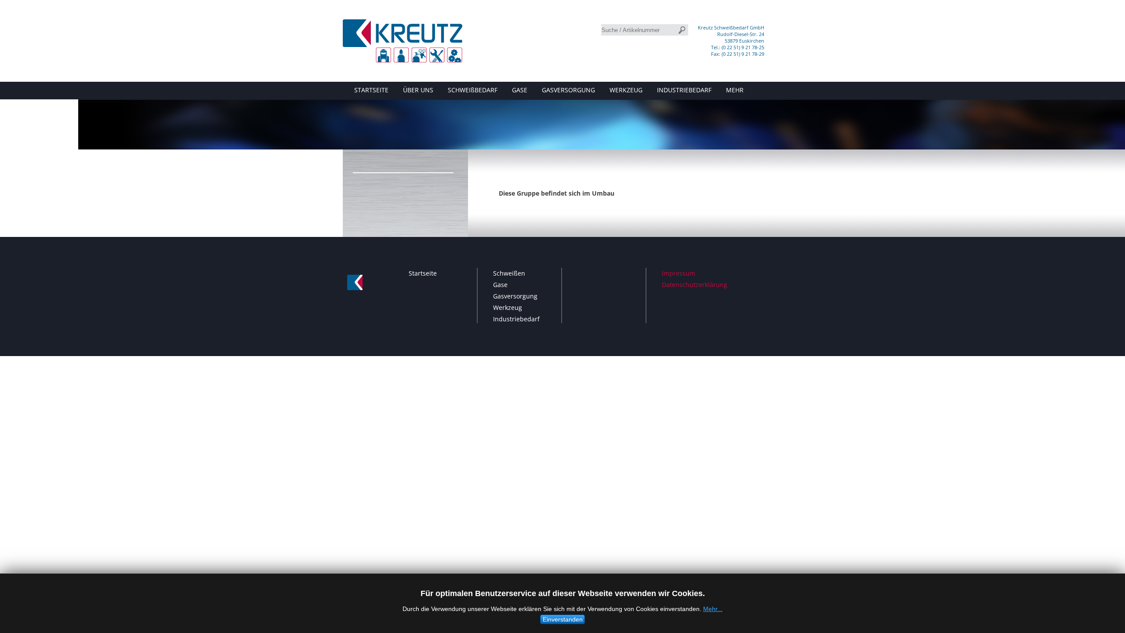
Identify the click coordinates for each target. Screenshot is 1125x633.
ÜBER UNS (418, 90)
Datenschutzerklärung (694, 284)
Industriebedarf (516, 319)
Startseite (423, 273)
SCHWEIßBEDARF (472, 90)
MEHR (735, 90)
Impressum (678, 273)
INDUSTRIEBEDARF (684, 90)
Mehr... (712, 608)
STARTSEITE (371, 90)
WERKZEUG (626, 90)
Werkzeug (507, 307)
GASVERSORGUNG (568, 90)
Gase (500, 284)
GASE (519, 90)
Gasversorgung (515, 296)
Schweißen (509, 273)
